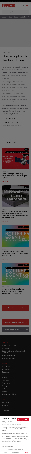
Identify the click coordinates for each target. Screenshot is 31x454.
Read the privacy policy (7, 446)
